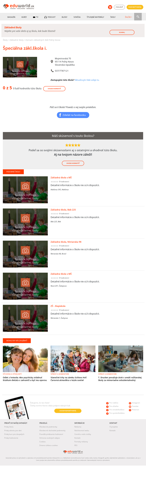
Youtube (135, 406)
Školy (112, 17)
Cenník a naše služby (82, 434)
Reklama (77, 427)
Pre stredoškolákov (116, 409)
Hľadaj (122, 32)
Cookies (42, 441)
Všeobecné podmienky (48, 427)
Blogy (64, 17)
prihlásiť (119, 7)
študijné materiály (95, 17)
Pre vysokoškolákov (117, 413)
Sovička (77, 17)
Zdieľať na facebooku (74, 115)
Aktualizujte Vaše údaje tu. (87, 79)
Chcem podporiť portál (67, 411)
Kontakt (77, 438)
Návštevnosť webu (81, 430)
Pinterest (135, 409)
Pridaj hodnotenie (11, 438)
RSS (75, 445)
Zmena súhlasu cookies (48, 445)
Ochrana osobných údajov (49, 438)
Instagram (136, 403)
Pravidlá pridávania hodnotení (51, 434)
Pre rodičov (113, 403)
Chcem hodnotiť (54, 89)
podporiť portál (135, 7)
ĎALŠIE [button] (128, 17)
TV (37, 17)
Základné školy (17, 40)
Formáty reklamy (81, 441)
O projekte (114, 427)
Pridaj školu (8, 427)
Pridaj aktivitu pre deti (13, 430)
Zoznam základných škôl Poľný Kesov (42, 40)
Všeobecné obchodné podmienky (52, 430)
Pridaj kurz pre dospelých (14, 434)
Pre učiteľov (113, 406)
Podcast (51, 17)
